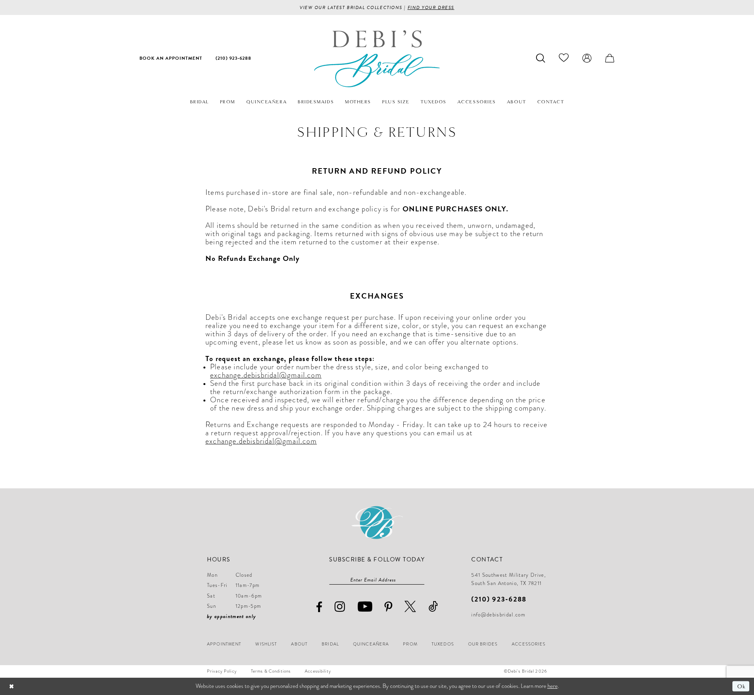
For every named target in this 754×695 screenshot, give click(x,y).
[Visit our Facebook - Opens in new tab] (319, 607)
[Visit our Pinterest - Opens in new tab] (388, 606)
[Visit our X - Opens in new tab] (410, 606)
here (552, 686)
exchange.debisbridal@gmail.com (266, 375)
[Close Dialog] (11, 686)
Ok (741, 686)
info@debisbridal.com (498, 614)
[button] (587, 58)
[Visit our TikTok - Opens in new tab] (433, 606)
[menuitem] (171, 58)
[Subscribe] (421, 580)
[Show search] (540, 58)
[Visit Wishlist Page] (564, 57)
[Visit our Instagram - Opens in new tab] (340, 606)
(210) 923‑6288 (499, 599)
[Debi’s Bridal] (377, 58)
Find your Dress (431, 7)
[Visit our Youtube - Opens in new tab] (365, 606)
